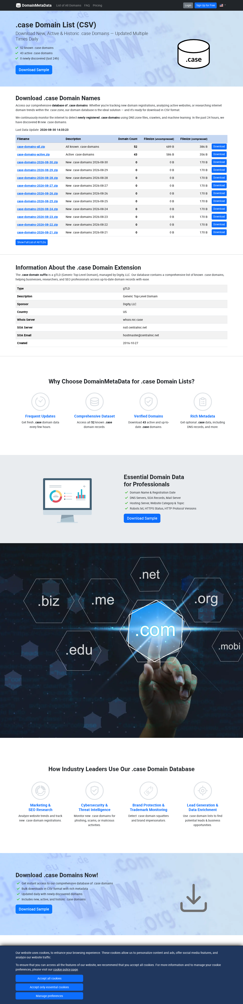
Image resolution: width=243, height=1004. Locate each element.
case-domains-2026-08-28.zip (37, 178)
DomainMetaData (37, 5)
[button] (222, 5)
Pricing (97, 5)
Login (188, 5)
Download (219, 146)
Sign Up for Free (205, 5)
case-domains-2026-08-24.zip (37, 209)
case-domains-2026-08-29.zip (37, 170)
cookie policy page (65, 969)
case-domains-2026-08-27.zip (37, 185)
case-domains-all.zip (31, 146)
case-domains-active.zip (33, 154)
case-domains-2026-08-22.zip (37, 224)
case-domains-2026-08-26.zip (37, 193)
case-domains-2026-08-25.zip (37, 201)
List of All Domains (68, 5)
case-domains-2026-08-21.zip (37, 232)
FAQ (87, 5)
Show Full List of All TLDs (31, 242)
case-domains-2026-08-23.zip (37, 217)
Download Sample (34, 69)
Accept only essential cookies (49, 987)
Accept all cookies (49, 978)
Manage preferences (49, 996)
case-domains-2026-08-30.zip (37, 162)
